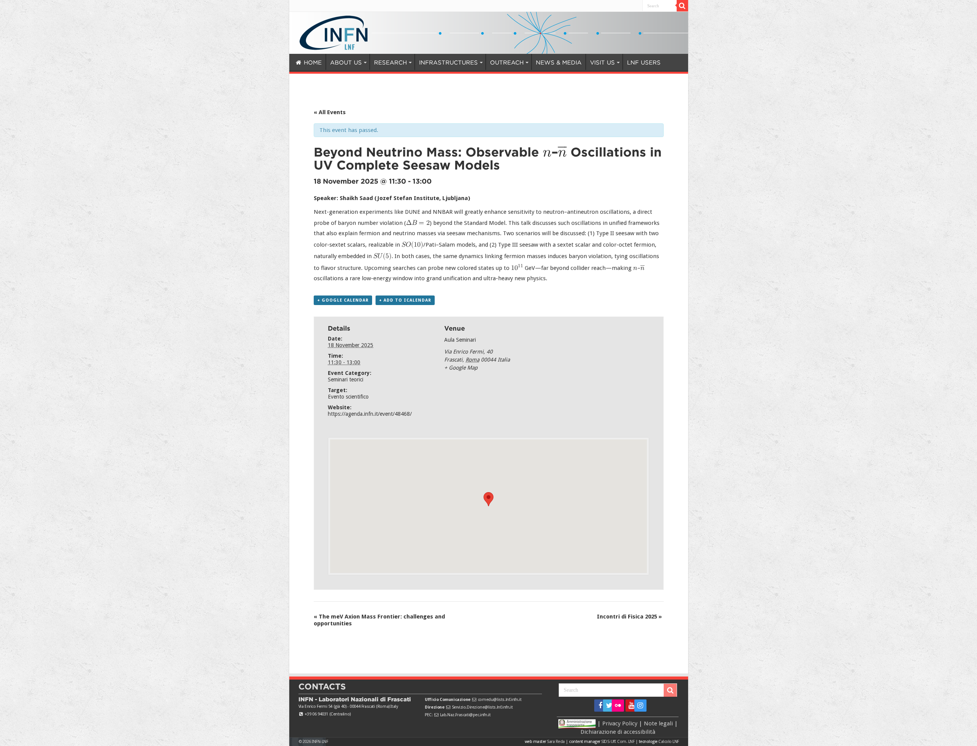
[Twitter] (606, 705)
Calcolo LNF (668, 741)
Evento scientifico (348, 397)
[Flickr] (618, 705)
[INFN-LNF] (334, 31)
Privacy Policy (619, 723)
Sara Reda (555, 741)
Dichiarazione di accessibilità (617, 731)
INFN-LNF (320, 741)
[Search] (682, 5)
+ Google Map (460, 368)
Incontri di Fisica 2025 (629, 616)
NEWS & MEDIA (527, 63)
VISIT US (564, 63)
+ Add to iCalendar (405, 300)
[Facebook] (597, 705)
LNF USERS (602, 63)
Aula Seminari (460, 340)
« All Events (330, 112)
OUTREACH (480, 63)
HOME (311, 63)
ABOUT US (340, 63)
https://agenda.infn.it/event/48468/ (370, 414)
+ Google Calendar (343, 300)
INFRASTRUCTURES (429, 63)
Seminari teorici (345, 379)
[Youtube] (629, 705)
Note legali (658, 723)
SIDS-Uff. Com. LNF (617, 741)
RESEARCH (378, 63)
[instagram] (638, 705)
